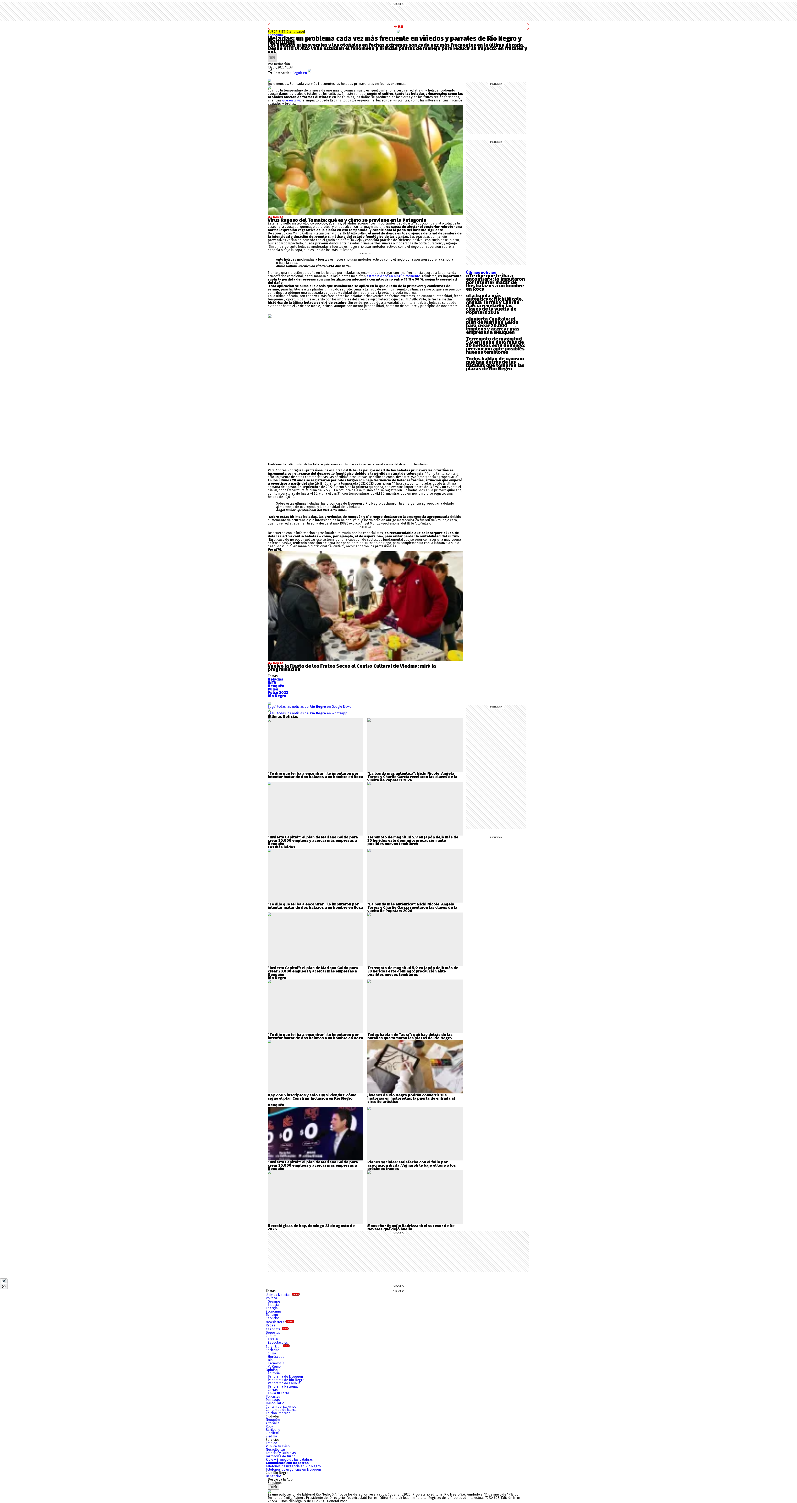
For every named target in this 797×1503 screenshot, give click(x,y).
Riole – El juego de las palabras (289, 1460)
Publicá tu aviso (278, 1446)
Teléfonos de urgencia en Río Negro (293, 1466)
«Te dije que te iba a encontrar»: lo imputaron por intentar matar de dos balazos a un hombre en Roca (495, 282)
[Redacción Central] (272, 55)
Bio (270, 1360)
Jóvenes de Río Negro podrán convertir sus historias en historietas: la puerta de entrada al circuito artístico (411, 1098)
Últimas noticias (481, 272)
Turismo (272, 1315)
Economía (275, 35)
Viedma (271, 1436)
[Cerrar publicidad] (3, 1281)
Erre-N (273, 1339)
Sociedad (273, 1350)
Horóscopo (276, 1357)
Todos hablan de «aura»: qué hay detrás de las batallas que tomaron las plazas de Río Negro (495, 364)
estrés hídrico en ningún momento (393, 276)
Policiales (273, 1396)
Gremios (274, 1301)
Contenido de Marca (281, 1410)
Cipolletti (272, 1433)
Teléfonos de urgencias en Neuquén (293, 1469)
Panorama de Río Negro (286, 1380)
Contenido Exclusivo (281, 1406)
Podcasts (273, 1400)
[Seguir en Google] (269, 87)
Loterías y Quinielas (281, 1453)
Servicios (272, 1318)
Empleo (271, 1443)
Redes (270, 1325)
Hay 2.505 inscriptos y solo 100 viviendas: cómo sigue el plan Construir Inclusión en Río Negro (312, 1097)
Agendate (277, 1329)
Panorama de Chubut (284, 1383)
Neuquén (273, 1420)
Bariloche (273, 1430)
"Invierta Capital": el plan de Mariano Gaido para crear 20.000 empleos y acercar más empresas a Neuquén (313, 840)
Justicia (273, 1305)
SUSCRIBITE (286, 32)
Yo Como (274, 1367)
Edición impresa (278, 1413)
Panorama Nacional (283, 1386)
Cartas (273, 1390)
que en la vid (292, 100)
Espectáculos (278, 1342)
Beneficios (273, 1476)
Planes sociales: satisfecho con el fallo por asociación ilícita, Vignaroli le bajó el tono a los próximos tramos (411, 1165)
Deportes (273, 1333)
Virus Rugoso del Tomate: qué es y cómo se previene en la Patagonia (347, 220)
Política (271, 1298)
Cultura (271, 1336)
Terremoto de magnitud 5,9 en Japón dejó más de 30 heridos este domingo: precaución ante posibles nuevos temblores (495, 345)
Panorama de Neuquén (285, 1377)
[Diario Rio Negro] (269, 1491)
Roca (269, 1426)
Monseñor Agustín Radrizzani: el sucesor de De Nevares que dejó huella (411, 1227)
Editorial (274, 1373)
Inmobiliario (275, 1403)
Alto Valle (272, 1423)
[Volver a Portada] (398, 26)
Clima (272, 1353)
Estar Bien (277, 1347)
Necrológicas (276, 1450)
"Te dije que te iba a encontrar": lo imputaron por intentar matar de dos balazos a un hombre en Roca (315, 775)
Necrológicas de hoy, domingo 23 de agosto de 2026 (311, 1227)
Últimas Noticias (282, 1295)
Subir (273, 1487)
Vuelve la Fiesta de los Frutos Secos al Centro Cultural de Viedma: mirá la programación (352, 667)
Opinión (272, 1370)
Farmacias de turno (280, 1456)
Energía (272, 1308)
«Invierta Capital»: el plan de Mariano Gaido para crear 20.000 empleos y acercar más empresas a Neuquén (492, 325)
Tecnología (276, 1363)
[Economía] (398, 31)
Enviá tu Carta (278, 1393)
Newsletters (279, 1322)
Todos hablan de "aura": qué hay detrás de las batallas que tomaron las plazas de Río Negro (409, 1036)
